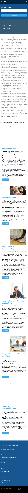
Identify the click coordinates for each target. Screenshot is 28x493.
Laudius (3, 462)
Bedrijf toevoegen (6, 473)
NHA (23, 208)
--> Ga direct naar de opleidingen (8, 37)
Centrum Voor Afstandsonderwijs (9, 457)
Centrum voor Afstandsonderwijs (13, 418)
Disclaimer (3, 491)
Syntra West (19, 261)
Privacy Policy (18, 489)
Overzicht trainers (6, 480)
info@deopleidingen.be (7, 488)
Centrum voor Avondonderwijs (8, 459)
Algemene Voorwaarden (6, 489)
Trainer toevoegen (6, 482)
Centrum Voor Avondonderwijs (8, 164)
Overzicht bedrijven (6, 471)
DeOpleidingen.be (6, 2)
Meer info (5, 179)
